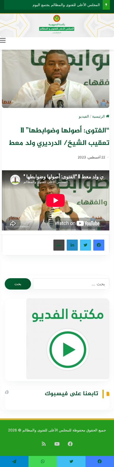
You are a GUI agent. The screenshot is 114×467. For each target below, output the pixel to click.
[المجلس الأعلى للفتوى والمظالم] (57, 25)
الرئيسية (99, 116)
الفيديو (84, 116)
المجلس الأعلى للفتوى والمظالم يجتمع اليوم (66, 4)
